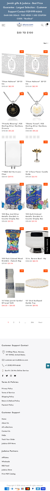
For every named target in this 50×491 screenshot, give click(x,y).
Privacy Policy (7, 388)
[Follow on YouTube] (15, 375)
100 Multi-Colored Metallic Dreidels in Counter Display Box (34, 216)
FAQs (4, 435)
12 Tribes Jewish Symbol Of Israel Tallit (12, 301)
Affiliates (5, 457)
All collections (7, 427)
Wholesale (6, 461)
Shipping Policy (8, 396)
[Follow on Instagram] (11, 375)
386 (32, 322)
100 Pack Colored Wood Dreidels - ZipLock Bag (12, 259)
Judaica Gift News (9, 443)
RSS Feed (5, 466)
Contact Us (6, 431)
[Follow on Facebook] (3, 375)
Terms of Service (8, 392)
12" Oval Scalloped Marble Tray (34, 301)
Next (40, 322)
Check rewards (47, 245)
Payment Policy (7, 405)
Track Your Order (8, 439)
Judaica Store (7, 470)
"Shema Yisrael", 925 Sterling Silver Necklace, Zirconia (36, 125)
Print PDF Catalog (8, 474)
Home (4, 419)
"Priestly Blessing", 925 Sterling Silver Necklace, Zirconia (12, 125)
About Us (5, 423)
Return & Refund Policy (11, 401)
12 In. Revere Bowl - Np (36, 258)
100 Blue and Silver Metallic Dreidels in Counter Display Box (10, 216)
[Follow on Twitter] (7, 375)
